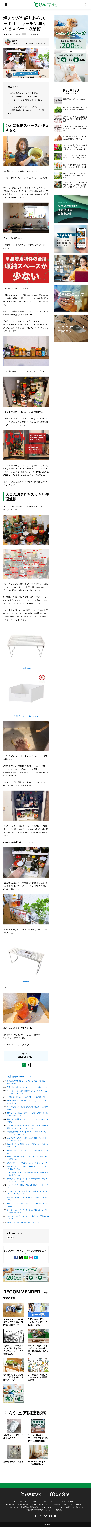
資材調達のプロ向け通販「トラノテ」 (39, 1510)
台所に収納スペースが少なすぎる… (24, 93)
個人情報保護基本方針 (31, 1507)
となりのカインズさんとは (41, 1504)
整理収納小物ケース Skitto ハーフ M (26, 716)
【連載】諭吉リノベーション (17, 1076)
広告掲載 (57, 1504)
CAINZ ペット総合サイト (74, 1507)
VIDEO (62, 1502)
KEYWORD (72, 1502)
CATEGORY (23, 1502)
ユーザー (17, 34)
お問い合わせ (68, 1504)
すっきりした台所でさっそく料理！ (24, 107)
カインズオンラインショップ (52, 1507)
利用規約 (79, 1504)
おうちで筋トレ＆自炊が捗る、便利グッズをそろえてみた (27, 1163)
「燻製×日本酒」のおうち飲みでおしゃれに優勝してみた (27, 1097)
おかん (15, 41)
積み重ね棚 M (26, 668)
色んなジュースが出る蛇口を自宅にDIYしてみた (24, 1222)
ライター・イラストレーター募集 (17, 1504)
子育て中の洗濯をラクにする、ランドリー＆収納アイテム (27, 1087)
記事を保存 (34, 34)
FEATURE (43, 1502)
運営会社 (59, 1510)
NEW (13, 1502)
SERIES (33, 1502)
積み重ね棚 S (26, 981)
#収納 (10, 1237)
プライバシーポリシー (12, 1507)
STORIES (53, 1502)
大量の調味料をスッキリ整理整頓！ (24, 96)
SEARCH (85, 4)
